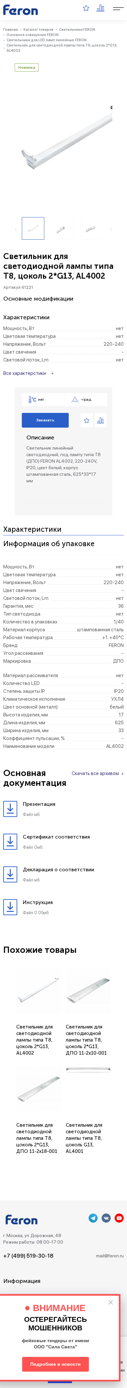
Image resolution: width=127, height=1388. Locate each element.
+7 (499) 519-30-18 (28, 1255)
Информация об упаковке (48, 544)
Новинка (26, 67)
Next (111, 229)
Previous (16, 229)
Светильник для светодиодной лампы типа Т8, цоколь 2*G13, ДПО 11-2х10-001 (86, 1040)
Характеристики (32, 530)
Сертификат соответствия (56, 837)
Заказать (45, 420)
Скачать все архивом (95, 773)
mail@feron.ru (110, 1255)
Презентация (39, 804)
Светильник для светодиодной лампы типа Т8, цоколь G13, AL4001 (84, 1138)
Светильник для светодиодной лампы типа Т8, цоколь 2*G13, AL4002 (34, 1040)
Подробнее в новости (55, 1364)
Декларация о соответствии (58, 869)
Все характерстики (24, 373)
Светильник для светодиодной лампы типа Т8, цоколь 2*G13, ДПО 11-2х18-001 (36, 1138)
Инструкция (38, 902)
